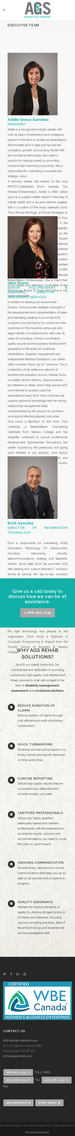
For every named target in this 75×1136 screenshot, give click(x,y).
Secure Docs (17, 1102)
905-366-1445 (55, 1080)
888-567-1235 (16, 1072)
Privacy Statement (37, 1132)
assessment (19, 690)
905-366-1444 (17, 1080)
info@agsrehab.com (17, 1056)
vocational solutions (49, 690)
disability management (42, 685)
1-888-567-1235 (37, 613)
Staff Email (47, 1102)
